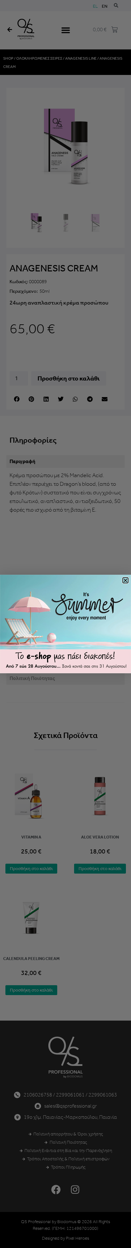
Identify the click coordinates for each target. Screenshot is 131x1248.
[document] (65, 624)
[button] (125, 580)
